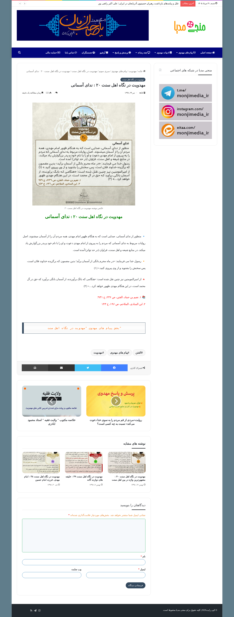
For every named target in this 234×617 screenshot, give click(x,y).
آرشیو (103, 52)
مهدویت (133, 71)
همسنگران (87, 52)
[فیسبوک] (114, 367)
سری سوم (104, 71)
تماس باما (70, 52)
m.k (141, 93)
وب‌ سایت (76, 569)
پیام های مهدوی (185, 52)
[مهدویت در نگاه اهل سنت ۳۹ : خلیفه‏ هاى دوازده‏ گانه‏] (84, 462)
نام (143, 556)
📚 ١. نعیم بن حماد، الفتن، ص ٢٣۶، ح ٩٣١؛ (121, 297)
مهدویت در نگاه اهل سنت (84, 71)
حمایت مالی (51, 52)
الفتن (138, 352)
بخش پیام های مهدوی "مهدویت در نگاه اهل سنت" (84, 328)
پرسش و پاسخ (122, 52)
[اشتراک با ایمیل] (61, 367)
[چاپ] (35, 367)
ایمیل (141, 569)
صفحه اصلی (206, 52)
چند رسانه (142, 52)
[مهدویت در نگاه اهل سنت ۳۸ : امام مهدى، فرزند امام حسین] (41, 462)
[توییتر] (88, 367)
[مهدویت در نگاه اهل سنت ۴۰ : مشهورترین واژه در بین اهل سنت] (126, 462)
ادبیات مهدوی (163, 52)
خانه (140, 71)
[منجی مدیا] (189, 27)
